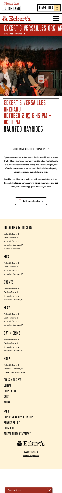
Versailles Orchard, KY (13, 245)
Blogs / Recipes (12, 380)
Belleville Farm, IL (11, 234)
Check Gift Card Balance (14, 372)
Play (7, 307)
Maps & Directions (12, 248)
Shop (7, 358)
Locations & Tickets (18, 227)
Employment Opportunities (19, 417)
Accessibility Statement (17, 434)
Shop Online (10, 391)
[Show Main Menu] (56, 18)
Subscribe (9, 428)
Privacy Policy (12, 423)
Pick (6, 256)
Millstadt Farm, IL (11, 241)
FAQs (6, 411)
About (7, 402)
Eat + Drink (12, 333)
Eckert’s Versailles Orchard (23, 28)
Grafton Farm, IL (11, 237)
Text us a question (31, 455)
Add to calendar (31, 201)
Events (9, 282)
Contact (8, 385)
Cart (6, 397)
